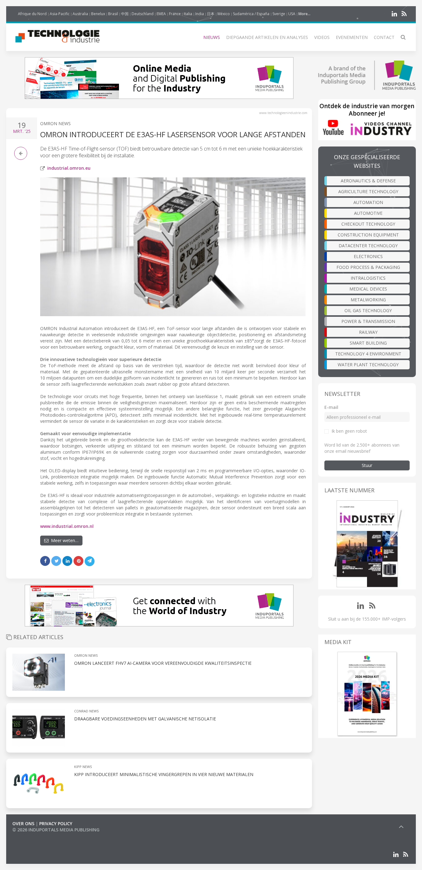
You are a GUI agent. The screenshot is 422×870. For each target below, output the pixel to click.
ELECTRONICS (368, 256)
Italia (188, 13)
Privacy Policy (55, 823)
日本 (210, 13)
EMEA (161, 13)
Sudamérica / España (251, 13)
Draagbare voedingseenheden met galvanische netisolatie (145, 719)
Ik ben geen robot (349, 431)
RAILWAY (368, 332)
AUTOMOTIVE (368, 213)
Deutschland (143, 13)
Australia (80, 13)
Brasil (113, 13)
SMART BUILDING (368, 343)
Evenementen (352, 37)
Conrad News (86, 711)
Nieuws (211, 37)
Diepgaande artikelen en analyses (267, 37)
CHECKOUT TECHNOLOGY (368, 224)
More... (304, 13)
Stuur (367, 465)
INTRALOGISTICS (368, 278)
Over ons (23, 823)
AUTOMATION (368, 202)
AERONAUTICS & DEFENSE (368, 181)
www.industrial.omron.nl (67, 526)
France (175, 13)
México (223, 13)
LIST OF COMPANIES (33, 836)
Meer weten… (63, 540)
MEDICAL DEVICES (368, 289)
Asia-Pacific (60, 13)
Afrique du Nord (32, 13)
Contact (384, 37)
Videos (322, 37)
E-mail (331, 407)
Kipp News (83, 766)
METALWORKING (368, 300)
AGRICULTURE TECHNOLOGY (368, 191)
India (199, 13)
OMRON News (55, 123)
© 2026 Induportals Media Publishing (55, 830)
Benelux (98, 13)
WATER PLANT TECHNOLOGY (368, 364)
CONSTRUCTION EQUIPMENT (368, 235)
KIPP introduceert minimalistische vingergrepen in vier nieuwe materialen (163, 774)
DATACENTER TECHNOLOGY (368, 245)
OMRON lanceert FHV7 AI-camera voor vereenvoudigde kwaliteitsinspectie (162, 663)
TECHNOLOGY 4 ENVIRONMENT (368, 354)
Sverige (278, 13)
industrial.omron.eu (69, 168)
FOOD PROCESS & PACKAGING (368, 267)
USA (291, 13)
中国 (125, 13)
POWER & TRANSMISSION (368, 321)
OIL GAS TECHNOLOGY (368, 310)
